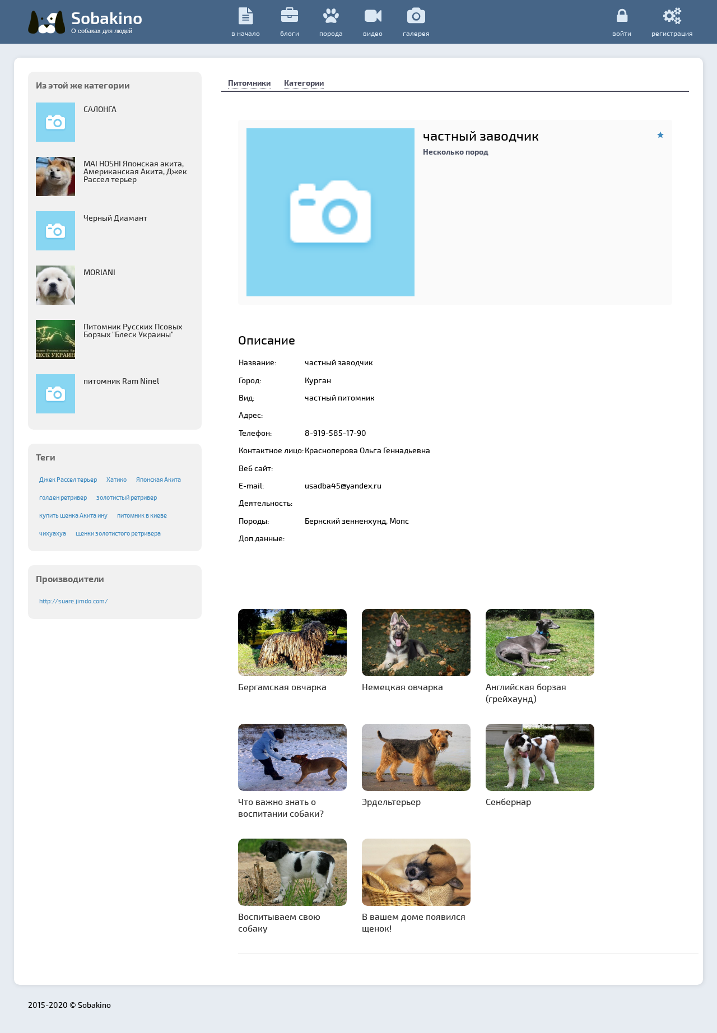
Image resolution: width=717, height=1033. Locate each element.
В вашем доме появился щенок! (413, 922)
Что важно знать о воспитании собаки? (281, 807)
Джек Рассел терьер (68, 479)
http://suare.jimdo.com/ (73, 600)
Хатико (116, 479)
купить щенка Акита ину (73, 515)
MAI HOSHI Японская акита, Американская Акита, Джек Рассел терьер (135, 171)
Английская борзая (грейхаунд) (526, 692)
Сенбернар (508, 801)
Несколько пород (455, 151)
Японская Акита (158, 479)
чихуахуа (52, 533)
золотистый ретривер (126, 497)
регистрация (672, 32)
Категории (304, 82)
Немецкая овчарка (402, 686)
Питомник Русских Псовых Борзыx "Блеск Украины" (133, 330)
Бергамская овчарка (282, 686)
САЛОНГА (100, 109)
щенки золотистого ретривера (118, 533)
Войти (621, 32)
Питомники (249, 82)
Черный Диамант (115, 217)
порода (331, 33)
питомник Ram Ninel (121, 380)
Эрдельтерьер (391, 801)
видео (373, 33)
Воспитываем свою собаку (279, 922)
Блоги (289, 33)
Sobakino (106, 20)
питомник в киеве (142, 515)
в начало (245, 33)
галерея (416, 33)
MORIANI (99, 272)
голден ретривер (63, 497)
